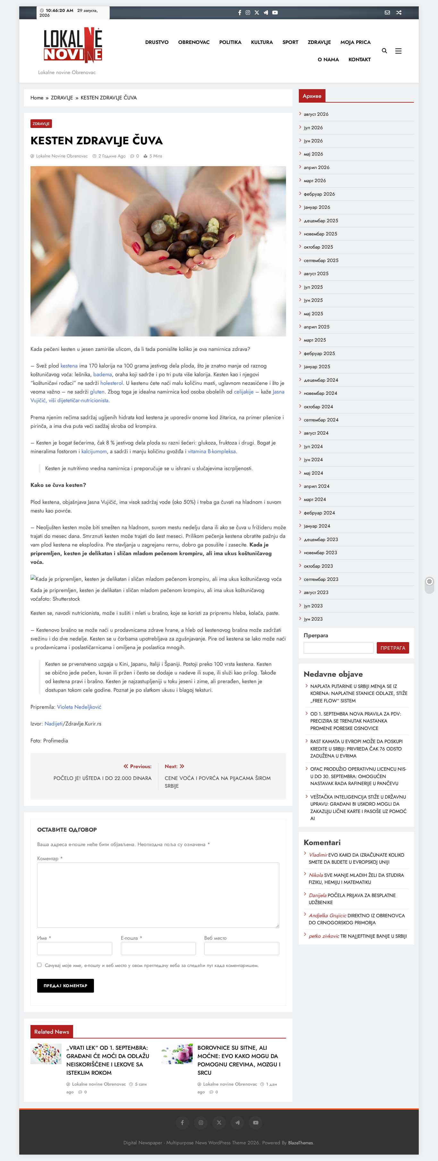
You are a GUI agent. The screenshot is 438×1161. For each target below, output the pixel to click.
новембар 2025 (320, 233)
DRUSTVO (157, 42)
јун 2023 (313, 619)
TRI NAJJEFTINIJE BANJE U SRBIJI (374, 936)
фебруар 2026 (319, 194)
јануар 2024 (317, 526)
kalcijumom (94, 451)
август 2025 (316, 273)
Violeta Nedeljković (79, 707)
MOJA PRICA (356, 42)
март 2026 (315, 180)
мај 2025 (313, 313)
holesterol (111, 383)
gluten (97, 391)
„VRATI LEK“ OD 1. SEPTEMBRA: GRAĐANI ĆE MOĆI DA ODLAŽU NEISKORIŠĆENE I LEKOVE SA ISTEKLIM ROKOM (107, 1060)
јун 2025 (313, 300)
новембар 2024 (320, 393)
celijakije (244, 391)
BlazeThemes (300, 1143)
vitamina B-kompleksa (212, 451)
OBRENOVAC (194, 42)
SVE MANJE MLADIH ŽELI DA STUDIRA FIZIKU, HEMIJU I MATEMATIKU (356, 879)
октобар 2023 (318, 566)
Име (44, 938)
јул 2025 (313, 287)
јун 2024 (313, 459)
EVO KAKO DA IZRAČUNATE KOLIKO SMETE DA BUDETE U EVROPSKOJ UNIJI (356, 859)
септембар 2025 (321, 260)
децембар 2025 (321, 220)
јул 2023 (313, 605)
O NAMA (328, 59)
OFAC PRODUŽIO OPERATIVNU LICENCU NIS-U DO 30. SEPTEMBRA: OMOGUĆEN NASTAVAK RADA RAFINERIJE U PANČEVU (358, 776)
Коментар (50, 858)
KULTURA (262, 42)
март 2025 (315, 339)
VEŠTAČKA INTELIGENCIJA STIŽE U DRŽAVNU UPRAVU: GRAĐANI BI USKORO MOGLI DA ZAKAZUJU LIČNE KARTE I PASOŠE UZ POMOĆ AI (358, 807)
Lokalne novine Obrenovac (62, 156)
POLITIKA (230, 42)
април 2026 (317, 167)
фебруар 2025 (319, 353)
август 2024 (316, 432)
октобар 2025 (318, 246)
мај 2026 (313, 153)
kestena (69, 365)
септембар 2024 (321, 419)
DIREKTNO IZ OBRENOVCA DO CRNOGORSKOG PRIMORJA (357, 919)
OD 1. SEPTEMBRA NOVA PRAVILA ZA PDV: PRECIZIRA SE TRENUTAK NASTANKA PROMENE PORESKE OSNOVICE (355, 721)
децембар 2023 (321, 539)
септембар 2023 (321, 579)
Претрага (316, 635)
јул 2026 (313, 127)
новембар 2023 (320, 552)
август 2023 (316, 592)
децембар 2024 (321, 380)
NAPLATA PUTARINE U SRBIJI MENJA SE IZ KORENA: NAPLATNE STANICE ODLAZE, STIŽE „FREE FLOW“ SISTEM (359, 693)
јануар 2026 (317, 207)
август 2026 (316, 114)
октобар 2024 (318, 406)
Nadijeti (54, 723)
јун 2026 (313, 140)
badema (102, 374)
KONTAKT (360, 59)
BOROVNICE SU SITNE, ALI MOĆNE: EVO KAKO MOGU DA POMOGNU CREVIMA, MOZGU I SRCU (239, 1060)
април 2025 (316, 326)
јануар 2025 (317, 366)
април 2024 (317, 486)
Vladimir (318, 855)
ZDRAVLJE (319, 42)
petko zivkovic (324, 936)
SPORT (290, 42)
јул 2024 (313, 446)
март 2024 (315, 499)
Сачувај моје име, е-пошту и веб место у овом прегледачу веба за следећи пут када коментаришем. (152, 965)
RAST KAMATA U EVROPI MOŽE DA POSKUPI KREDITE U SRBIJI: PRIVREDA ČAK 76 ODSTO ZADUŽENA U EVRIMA (356, 748)
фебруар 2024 (319, 512)
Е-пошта (131, 938)
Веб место (215, 938)
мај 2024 (313, 473)
